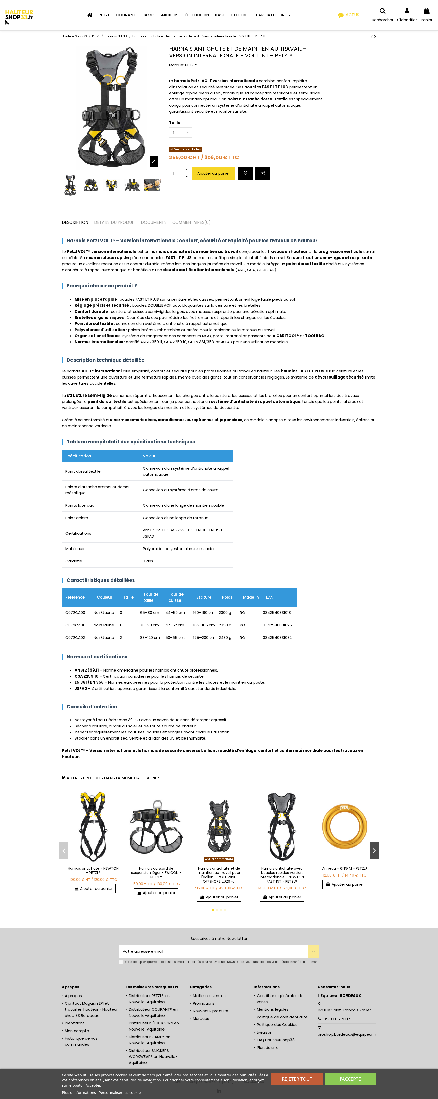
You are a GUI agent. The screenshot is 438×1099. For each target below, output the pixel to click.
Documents (154, 222)
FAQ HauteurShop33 (276, 1039)
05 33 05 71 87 (337, 1019)
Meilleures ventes (209, 995)
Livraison (264, 1032)
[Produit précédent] (372, 36)
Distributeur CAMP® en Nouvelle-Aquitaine (149, 1039)
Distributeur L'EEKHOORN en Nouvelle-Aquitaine (154, 1026)
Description (75, 222)
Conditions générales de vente (280, 998)
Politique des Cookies (277, 1024)
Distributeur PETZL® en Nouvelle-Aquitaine (149, 998)
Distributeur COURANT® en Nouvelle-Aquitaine (153, 1012)
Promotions (204, 1003)
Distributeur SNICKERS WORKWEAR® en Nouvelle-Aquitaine (153, 1056)
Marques (201, 1018)
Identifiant (74, 1023)
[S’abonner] (313, 951)
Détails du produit (114, 222)
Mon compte (77, 1030)
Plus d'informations (79, 1092)
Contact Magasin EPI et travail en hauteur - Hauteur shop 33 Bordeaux (91, 1009)
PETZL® (191, 65)
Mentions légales (273, 1009)
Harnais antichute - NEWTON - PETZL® (93, 870)
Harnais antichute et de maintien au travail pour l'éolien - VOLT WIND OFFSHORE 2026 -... (219, 875)
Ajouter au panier (96, 888)
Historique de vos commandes (81, 1041)
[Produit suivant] (375, 36)
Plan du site (268, 1047)
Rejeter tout (297, 1079)
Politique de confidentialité (282, 1017)
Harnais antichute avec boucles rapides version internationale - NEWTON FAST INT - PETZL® (282, 875)
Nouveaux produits (210, 1011)
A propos (73, 995)
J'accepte (350, 1079)
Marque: (176, 65)
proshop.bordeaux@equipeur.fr (347, 1034)
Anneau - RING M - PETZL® (345, 868)
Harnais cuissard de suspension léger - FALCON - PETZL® (156, 873)
